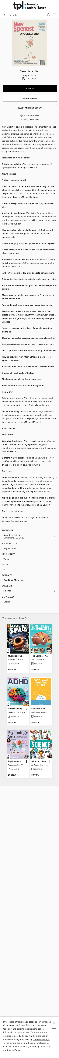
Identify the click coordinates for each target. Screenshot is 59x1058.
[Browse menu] (54, 15)
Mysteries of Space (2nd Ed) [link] (16, 656)
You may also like (13, 618)
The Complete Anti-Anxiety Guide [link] (39, 656)
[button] (30, 88)
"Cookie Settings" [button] (41, 1039)
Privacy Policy (25, 1025)
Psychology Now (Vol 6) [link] (16, 761)
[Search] (4, 15)
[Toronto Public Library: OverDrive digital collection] (29, 5)
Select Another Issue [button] (29, 108)
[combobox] (23, 15)
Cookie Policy (13, 1050)
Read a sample (30, 98)
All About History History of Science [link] (39, 761)
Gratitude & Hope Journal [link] (39, 709)
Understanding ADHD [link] (16, 709)
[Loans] (48, 15)
